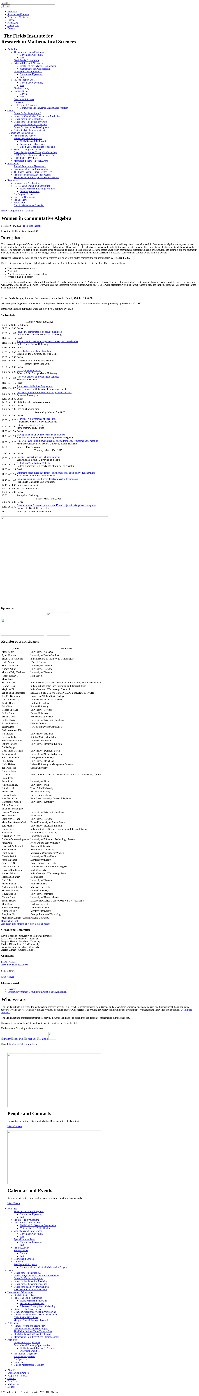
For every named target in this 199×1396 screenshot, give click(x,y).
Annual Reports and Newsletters (30, 166)
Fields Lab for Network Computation (38, 66)
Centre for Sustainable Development (31, 127)
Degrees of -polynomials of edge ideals (36, 419)
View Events (13, 1203)
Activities (12, 49)
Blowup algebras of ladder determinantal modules (41, 434)
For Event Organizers (24, 197)
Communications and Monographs (31, 169)
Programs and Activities (21, 210)
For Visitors (19, 202)
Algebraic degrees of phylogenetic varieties (38, 376)
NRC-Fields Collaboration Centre (30, 130)
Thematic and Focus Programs (29, 52)
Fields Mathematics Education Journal (32, 174)
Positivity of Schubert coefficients (33, 463)
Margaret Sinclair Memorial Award (31, 160)
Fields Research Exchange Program (37, 188)
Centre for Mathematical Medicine (30, 121)
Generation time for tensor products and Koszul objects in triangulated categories (56, 505)
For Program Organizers (25, 194)
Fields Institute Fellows (25, 135)
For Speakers (20, 199)
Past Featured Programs (25, 105)
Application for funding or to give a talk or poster (25, 923)
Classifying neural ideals (29, 370)
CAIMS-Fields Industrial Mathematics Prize (35, 155)
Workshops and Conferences (28, 71)
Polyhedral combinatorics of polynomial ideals (39, 331)
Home (4, 210)
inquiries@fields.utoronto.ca (23, 1044)
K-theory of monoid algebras (31, 425)
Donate (11, 28)
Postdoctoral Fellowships (32, 144)
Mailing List (13, 25)
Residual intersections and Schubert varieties (38, 457)
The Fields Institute (32, 225)
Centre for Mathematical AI (27, 113)
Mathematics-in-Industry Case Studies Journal (36, 177)
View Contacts (14, 1126)
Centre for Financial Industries (28, 119)
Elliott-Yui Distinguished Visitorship (37, 146)
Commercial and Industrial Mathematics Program (44, 107)
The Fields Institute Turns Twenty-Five (33, 172)
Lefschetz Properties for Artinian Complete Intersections (44, 392)
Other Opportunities (29, 191)
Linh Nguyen (7, 977)
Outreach (18, 102)
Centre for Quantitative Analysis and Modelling (37, 116)
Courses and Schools (24, 99)
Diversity (11, 989)
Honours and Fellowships (20, 133)
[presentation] (29, 419)
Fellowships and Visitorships (28, 138)
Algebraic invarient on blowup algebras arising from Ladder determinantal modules (57, 441)
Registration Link (9, 921)
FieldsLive (12, 22)
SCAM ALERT (9, 962)
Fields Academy (22, 88)
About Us (12, 11)
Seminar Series (21, 91)
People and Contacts (17, 17)
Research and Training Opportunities (32, 186)
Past (22, 57)
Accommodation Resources (14, 964)
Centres (11, 110)
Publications (13, 163)
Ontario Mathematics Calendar (29, 205)
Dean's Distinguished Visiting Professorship (35, 152)
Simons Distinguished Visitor (28, 149)
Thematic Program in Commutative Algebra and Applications (37, 991)
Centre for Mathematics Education (30, 124)
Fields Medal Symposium (26, 60)
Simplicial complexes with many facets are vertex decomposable (48, 479)
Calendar (11, 20)
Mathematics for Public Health (35, 68)
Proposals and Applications (27, 183)
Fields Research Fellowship (33, 141)
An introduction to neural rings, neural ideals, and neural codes (47, 341)
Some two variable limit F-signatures (35, 386)
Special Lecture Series (24, 80)
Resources (12, 180)
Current (23, 93)
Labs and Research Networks (28, 63)
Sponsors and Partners (18, 14)
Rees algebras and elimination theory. (35, 351)
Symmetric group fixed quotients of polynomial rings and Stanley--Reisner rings (56, 472)
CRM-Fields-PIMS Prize (26, 158)
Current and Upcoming (31, 54)
